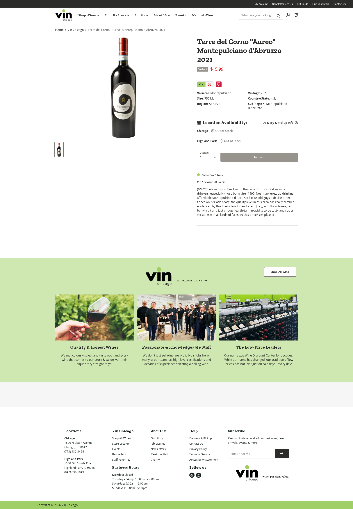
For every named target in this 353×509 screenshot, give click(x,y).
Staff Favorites (121, 459)
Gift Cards (302, 4)
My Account (261, 4)
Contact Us (340, 4)
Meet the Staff (159, 454)
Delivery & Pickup (200, 438)
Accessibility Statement (203, 459)
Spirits (140, 15)
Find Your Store (320, 4)
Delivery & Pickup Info (278, 123)
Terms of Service (199, 454)
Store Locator (120, 443)
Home (59, 30)
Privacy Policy (198, 449)
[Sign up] (282, 453)
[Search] (278, 15)
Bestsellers (119, 454)
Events (180, 15)
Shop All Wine (280, 272)
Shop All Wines (121, 438)
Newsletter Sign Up (282, 4)
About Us (161, 15)
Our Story (157, 438)
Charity (155, 459)
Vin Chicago (76, 30)
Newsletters (158, 449)
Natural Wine (202, 15)
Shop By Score (116, 15)
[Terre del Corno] (59, 149)
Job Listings (158, 443)
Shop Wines (87, 15)
